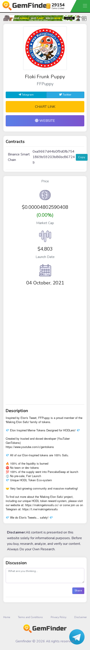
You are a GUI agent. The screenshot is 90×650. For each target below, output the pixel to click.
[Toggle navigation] (85, 5)
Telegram (27, 95)
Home (6, 617)
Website (46, 120)
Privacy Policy (58, 617)
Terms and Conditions (30, 617)
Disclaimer (80, 617)
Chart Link (45, 106)
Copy (81, 157)
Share (78, 590)
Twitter (66, 95)
